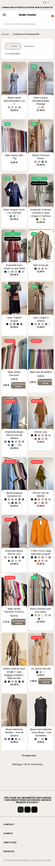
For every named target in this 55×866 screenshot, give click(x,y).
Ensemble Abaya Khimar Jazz (14, 552)
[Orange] (42, 107)
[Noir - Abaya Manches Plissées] (12, 739)
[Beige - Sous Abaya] (42, 739)
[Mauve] (39, 439)
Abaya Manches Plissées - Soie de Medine (14, 732)
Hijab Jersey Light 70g (14, 157)
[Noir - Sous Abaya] (46, 739)
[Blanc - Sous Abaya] (39, 739)
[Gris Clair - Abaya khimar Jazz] (19, 557)
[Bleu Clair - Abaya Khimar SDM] (9, 445)
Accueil (5, 34)
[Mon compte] (47, 14)
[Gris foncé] (14, 324)
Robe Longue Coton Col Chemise (14, 211)
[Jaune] (41, 219)
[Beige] (9, 107)
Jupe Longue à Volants (41, 319)
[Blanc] (18, 216)
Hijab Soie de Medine (41, 372)
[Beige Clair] (9, 272)
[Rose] (12, 107)
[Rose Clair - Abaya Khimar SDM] (16, 441)
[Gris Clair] (49, 435)
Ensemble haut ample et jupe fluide (14, 267)
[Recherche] (50, 24)
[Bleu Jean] (42, 162)
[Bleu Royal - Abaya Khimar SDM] (12, 445)
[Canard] (12, 441)
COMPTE (8, 833)
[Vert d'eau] (19, 107)
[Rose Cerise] (5, 441)
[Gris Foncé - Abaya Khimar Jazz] (23, 557)
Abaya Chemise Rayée (40, 157)
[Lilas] (42, 561)
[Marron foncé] (37, 219)
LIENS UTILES (9, 842)
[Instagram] (21, 810)
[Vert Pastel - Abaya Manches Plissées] (19, 739)
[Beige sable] (35, 162)
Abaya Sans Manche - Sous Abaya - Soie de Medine (41, 732)
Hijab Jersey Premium (14, 373)
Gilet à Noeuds (40, 265)
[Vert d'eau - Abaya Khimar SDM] (23, 441)
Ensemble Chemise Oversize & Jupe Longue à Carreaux (40, 212)
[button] (12, 46)
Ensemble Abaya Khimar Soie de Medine (14, 435)
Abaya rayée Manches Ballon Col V (14, 100)
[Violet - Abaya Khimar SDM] (19, 441)
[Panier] (51, 14)
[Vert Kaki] (21, 324)
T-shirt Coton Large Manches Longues (40, 552)
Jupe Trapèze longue (14, 319)
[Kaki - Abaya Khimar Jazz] (9, 561)
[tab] (27, 824)
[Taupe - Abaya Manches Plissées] (16, 739)
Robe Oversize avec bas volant (40, 610)
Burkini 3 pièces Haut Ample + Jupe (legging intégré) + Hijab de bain (14, 673)
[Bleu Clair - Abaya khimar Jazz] (16, 561)
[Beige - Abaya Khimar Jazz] (9, 557)
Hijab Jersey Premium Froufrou (14, 610)
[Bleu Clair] (16, 107)
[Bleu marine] (19, 272)
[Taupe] (12, 272)
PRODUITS (9, 851)
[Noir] (5, 272)
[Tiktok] (27, 810)
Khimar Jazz (40, 431)
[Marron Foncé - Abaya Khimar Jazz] (16, 557)
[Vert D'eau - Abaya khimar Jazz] (12, 561)
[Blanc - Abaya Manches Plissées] (23, 739)
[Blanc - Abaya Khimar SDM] (16, 445)
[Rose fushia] (49, 557)
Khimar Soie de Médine (41, 494)
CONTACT (8, 824)
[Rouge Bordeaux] (35, 561)
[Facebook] (34, 810)
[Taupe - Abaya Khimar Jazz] (12, 557)
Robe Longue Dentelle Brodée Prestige (40, 100)
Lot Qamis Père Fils (41, 668)
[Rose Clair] (39, 107)
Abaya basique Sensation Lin (14, 494)
